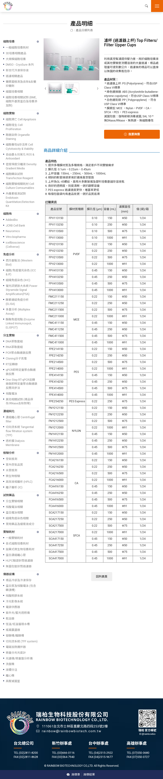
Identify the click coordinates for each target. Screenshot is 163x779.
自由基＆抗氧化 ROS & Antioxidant (20, 156)
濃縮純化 (9, 411)
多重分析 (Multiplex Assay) (18, 311)
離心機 (10, 675)
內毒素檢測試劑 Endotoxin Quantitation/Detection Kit (20, 200)
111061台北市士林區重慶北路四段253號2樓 (75, 726)
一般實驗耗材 (14, 538)
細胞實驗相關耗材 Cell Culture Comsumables (20, 186)
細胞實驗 (9, 113)
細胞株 (7, 213)
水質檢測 (11, 470)
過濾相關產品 (14, 76)
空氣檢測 (11, 459)
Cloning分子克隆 (16, 358)
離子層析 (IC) (14, 487)
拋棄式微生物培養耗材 (20, 549)
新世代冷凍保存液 (17, 70)
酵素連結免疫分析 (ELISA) (17, 302)
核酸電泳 (11, 393)
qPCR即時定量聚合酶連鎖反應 (21, 372)
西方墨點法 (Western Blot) (19, 262)
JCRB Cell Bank (15, 225)
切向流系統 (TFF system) (22, 641)
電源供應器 (13, 607)
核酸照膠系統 (14, 595)
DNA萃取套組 (14, 341)
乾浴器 (10, 618)
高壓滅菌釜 (13, 681)
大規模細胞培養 (16, 59)
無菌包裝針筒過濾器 (19, 566)
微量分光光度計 (16, 652)
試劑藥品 (9, 495)
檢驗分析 (9, 452)
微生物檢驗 (13, 476)
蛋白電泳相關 (14, 512)
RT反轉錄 (12, 364)
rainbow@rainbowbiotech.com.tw (71, 731)
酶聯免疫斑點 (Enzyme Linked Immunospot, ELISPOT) (20, 323)
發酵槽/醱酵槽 (15, 635)
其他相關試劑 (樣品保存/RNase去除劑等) (19, 401)
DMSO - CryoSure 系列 (20, 64)
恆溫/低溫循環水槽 (18, 624)
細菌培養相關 (14, 91)
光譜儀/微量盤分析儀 (19, 658)
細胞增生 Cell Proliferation (14, 127)
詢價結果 (89, 774)
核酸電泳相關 (14, 507)
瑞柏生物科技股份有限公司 (8, 6)
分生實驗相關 (14, 501)
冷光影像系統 (14, 601)
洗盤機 (10, 664)
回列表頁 (101, 576)
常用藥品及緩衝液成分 (20, 524)
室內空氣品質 (14, 464)
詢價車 (75, 774)
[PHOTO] (71, 59)
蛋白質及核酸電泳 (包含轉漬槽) (21, 588)
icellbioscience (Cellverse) (15, 244)
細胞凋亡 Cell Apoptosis (21, 119)
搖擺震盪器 (13, 630)
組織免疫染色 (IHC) (18, 280)
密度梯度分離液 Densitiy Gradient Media (21, 166)
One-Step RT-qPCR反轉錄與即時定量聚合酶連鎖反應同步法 (21, 384)
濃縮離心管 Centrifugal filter (20, 419)
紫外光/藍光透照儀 (18, 612)
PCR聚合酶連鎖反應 (18, 352)
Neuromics (13, 231)
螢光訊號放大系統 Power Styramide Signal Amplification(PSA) (21, 290)
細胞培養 (9, 41)
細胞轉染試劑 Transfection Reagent (19, 176)
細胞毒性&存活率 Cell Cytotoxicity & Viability (20, 146)
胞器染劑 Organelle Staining (18, 137)
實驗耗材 (9, 531)
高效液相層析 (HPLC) (19, 481)
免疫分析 (9, 254)
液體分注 (11, 669)
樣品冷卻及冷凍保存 (19, 580)
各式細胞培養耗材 (17, 543)
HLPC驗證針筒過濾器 (19, 560)
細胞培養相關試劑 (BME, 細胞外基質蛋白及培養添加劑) (21, 101)
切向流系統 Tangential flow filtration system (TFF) (20, 431)
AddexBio (12, 219)
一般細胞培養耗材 (17, 47)
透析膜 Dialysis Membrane (15, 443)
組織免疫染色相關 (17, 518)
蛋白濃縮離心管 (16, 555)
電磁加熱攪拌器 (16, 647)
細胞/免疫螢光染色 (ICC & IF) (21, 272)
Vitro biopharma (16, 236)
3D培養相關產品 (16, 53)
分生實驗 (9, 335)
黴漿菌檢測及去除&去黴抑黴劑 (21, 83)
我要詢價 (134, 134)
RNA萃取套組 (14, 347)
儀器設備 (9, 574)
